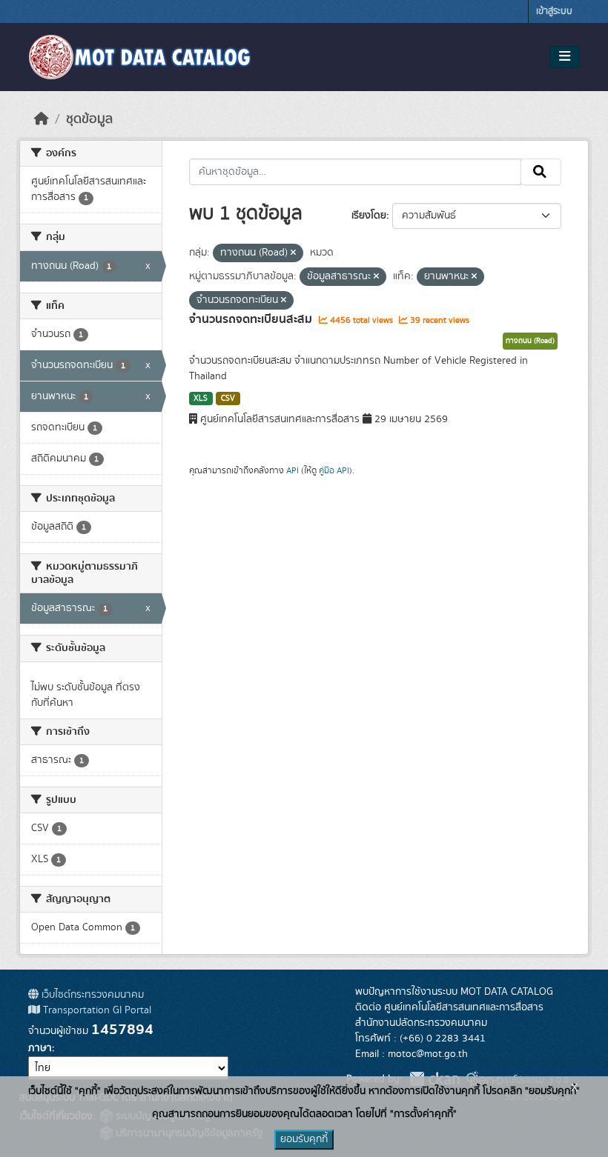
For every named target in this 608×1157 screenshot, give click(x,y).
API (292, 470)
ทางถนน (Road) (530, 341)
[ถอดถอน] (293, 253)
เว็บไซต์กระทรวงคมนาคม (91, 994)
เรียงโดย (368, 215)
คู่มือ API (334, 470)
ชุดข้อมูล (89, 119)
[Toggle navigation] (564, 57)
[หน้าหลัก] (41, 119)
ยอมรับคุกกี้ (304, 1139)
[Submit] (541, 172)
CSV (228, 398)
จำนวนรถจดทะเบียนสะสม (252, 319)
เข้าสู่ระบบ (554, 11)
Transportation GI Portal (95, 1010)
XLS (201, 398)
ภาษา (40, 1048)
